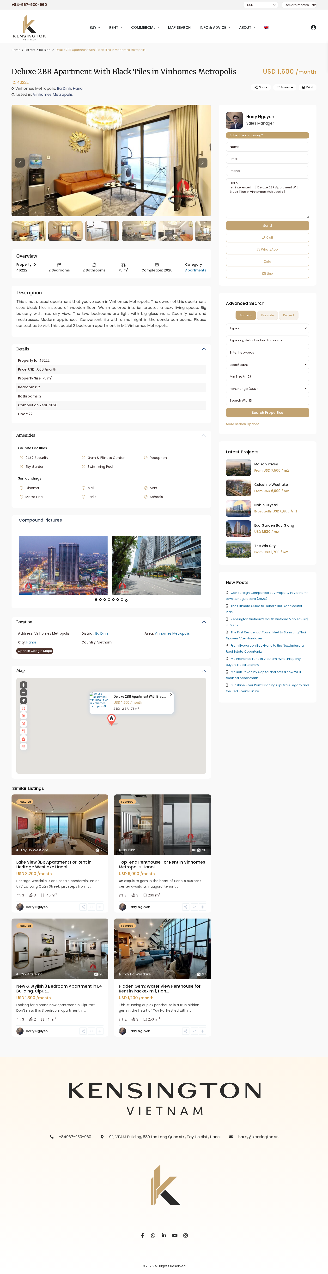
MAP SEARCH (179, 27)
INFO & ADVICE (213, 27)
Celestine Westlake (271, 484)
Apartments (195, 270)
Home (16, 50)
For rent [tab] (246, 315)
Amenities (25, 435)
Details (22, 349)
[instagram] (186, 1236)
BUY (93, 27)
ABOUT (245, 27)
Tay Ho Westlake (34, 850)
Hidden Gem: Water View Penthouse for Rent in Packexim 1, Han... (159, 988)
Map (20, 670)
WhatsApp (269, 249)
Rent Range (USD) (244, 388)
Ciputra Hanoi (31, 974)
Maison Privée (266, 464)
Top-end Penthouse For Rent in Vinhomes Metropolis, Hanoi (162, 864)
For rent (30, 50)
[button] (114, 721)
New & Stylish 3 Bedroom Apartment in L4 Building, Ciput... (59, 988)
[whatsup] (153, 1236)
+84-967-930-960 (29, 4)
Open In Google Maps (35, 651)
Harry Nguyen (37, 907)
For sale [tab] (267, 315)
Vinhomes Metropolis (53, 94)
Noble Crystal (266, 505)
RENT (113, 27)
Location (24, 621)
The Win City (265, 545)
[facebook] (142, 1236)
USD (250, 5)
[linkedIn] (164, 1236)
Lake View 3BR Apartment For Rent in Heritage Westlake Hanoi (53, 864)
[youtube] (175, 1236)
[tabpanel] (267, 375)
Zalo (267, 261)
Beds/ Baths (239, 364)
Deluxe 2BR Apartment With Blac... (140, 696)
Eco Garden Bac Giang (274, 525)
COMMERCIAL (143, 27)
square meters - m (300, 4)
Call (269, 237)
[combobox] (267, 328)
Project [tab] (288, 315)
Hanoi (78, 88)
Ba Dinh (44, 50)
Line (270, 273)
